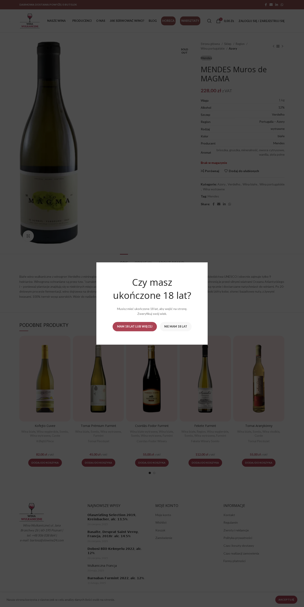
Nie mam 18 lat (175, 326)
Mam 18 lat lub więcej (134, 326)
